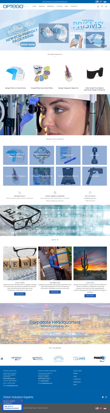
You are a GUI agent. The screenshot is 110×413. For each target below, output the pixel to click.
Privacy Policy (43, 408)
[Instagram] (106, 397)
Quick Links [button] (77, 371)
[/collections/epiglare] (12, 359)
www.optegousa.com (9, 378)
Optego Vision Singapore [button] (47, 371)
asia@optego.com (47, 383)
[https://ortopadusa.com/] (97, 359)
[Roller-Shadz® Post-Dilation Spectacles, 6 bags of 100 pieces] (94, 73)
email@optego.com (90, 198)
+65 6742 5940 (44, 381)
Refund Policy (32, 408)
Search (75, 373)
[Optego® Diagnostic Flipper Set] (68, 73)
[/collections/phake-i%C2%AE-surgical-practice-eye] (53, 358)
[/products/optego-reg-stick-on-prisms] (32, 358)
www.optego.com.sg (44, 378)
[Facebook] (103, 397)
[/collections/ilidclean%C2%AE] (73, 359)
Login (75, 376)
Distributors (77, 382)
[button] (42, 6)
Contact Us (77, 379)
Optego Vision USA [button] (9, 371)
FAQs (75, 385)
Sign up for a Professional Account (11, 407)
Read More (19, 294)
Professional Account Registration (55, 1)
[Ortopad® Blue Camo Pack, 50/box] (41, 73)
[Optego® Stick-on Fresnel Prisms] (15, 73)
